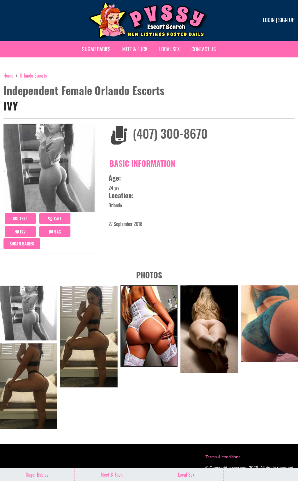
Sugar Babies (96, 49)
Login (269, 20)
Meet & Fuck (135, 49)
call (57, 218)
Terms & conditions (222, 456)
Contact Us (203, 49)
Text (23, 218)
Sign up (286, 20)
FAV (22, 232)
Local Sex (169, 49)
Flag (57, 232)
